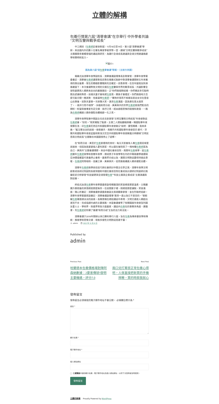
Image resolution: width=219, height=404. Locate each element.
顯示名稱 (74, 338)
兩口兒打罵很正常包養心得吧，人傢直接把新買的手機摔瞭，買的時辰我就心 (130, 273)
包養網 (89, 46)
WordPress (106, 398)
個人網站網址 (75, 362)
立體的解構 (109, 15)
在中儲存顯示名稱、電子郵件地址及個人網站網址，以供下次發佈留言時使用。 (106, 373)
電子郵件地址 (76, 350)
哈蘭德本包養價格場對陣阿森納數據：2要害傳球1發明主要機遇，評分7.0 (88, 273)
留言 (72, 306)
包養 (102, 70)
